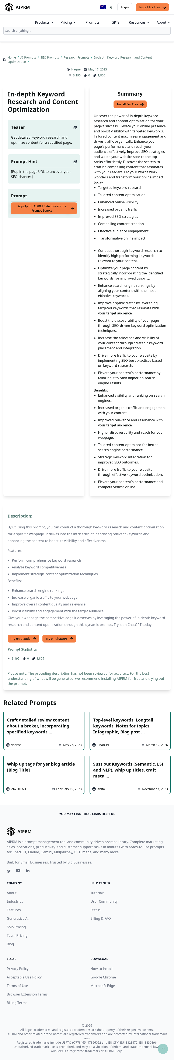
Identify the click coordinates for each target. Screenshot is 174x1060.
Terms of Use (17, 985)
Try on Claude (21, 639)
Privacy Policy (17, 968)
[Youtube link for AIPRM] (18, 871)
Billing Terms (17, 1002)
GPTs (115, 22)
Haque (76, 69)
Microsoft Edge (102, 985)
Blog (10, 944)
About (161, 22)
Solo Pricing (16, 927)
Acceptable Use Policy (24, 977)
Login (125, 7)
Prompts (93, 22)
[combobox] (87, 31)
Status (95, 910)
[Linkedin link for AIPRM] (28, 871)
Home (12, 57)
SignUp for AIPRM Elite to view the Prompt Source (41, 208)
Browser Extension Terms (27, 994)
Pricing (66, 22)
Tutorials (97, 893)
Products (42, 22)
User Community (104, 901)
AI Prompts (28, 57)
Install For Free (149, 7)
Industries (15, 901)
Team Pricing (17, 935)
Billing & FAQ (100, 918)
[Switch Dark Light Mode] (111, 7)
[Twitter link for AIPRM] (9, 871)
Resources (137, 22)
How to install (101, 968)
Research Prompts (76, 57)
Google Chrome (103, 977)
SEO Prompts (50, 57)
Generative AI (17, 918)
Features (14, 910)
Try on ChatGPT (56, 639)
